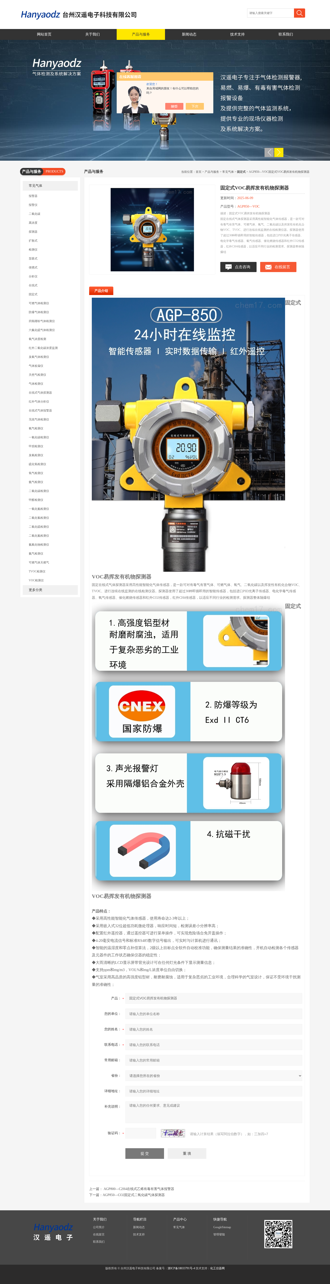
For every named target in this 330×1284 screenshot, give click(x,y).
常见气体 (35, 186)
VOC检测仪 (36, 580)
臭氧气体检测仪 (39, 357)
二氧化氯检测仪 (39, 517)
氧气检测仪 (36, 428)
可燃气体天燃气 (39, 562)
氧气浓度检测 (37, 339)
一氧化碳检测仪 (39, 437)
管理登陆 (219, 1234)
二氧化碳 (34, 214)
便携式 (33, 267)
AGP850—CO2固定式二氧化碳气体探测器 (134, 1195)
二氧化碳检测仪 (39, 491)
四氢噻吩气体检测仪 (42, 321)
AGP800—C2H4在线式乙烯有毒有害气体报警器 (139, 1189)
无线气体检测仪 (39, 419)
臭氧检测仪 (36, 455)
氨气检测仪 (36, 482)
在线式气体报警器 (40, 410)
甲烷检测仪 (36, 446)
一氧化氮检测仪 (39, 509)
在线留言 (282, 267)
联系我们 (286, 34)
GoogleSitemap (222, 1227)
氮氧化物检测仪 (39, 544)
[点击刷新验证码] (173, 1133)
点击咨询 (242, 267)
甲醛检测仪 (36, 500)
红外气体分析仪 (39, 401)
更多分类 (35, 590)
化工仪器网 (217, 1268)
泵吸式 (33, 258)
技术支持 (237, 34)
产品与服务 (141, 34)
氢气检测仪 (36, 473)
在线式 (33, 285)
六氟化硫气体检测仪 (42, 330)
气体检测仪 (36, 383)
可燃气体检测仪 (39, 303)
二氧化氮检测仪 (39, 535)
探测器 (33, 231)
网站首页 (44, 34)
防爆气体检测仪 (39, 312)
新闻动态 (189, 34)
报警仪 (33, 205)
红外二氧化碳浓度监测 (43, 348)
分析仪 (33, 276)
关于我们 (92, 34)
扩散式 (33, 240)
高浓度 (33, 222)
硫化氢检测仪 (37, 464)
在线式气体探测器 (40, 392)
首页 (198, 171)
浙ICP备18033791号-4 (181, 1268)
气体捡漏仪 (36, 366)
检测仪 (33, 249)
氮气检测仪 (36, 553)
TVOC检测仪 (37, 571)
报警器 (33, 196)
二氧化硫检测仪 (39, 526)
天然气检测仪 (37, 374)
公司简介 (99, 1227)
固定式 (33, 294)
